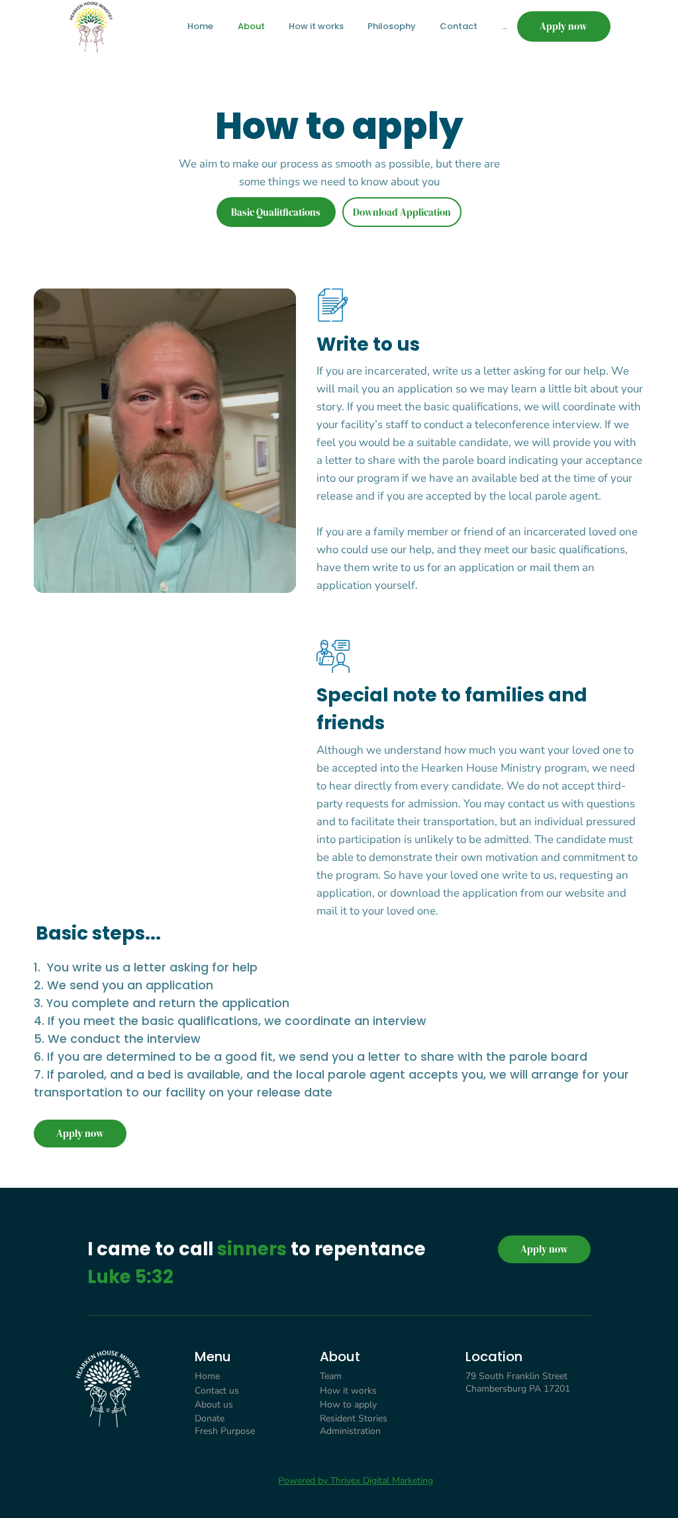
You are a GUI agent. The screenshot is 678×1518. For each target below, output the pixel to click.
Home (207, 1376)
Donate (209, 1418)
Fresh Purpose (225, 1431)
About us (214, 1404)
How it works (348, 1390)
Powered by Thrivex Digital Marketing (355, 1480)
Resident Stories (353, 1418)
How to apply (348, 1404)
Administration (350, 1431)
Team (332, 1376)
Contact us (217, 1390)
